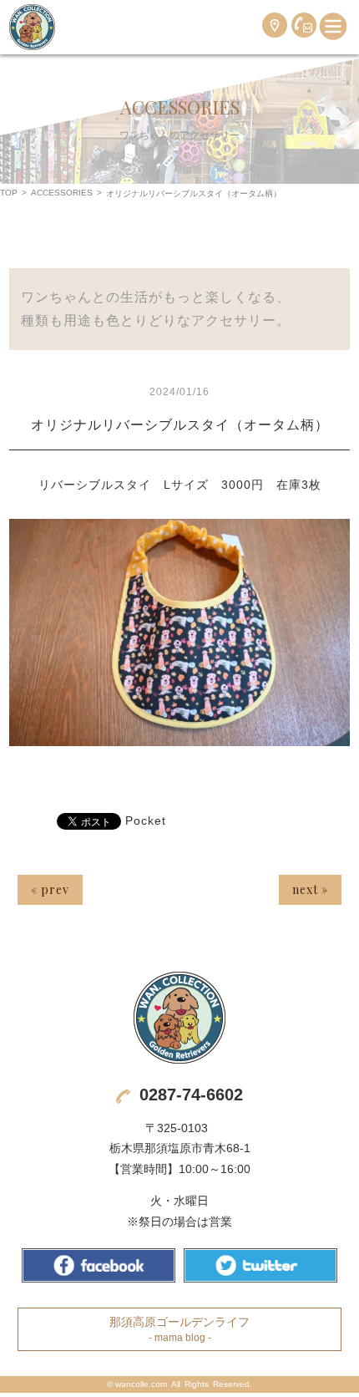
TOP (9, 192)
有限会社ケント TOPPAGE (179, 1018)
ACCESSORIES (62, 192)
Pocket (145, 820)
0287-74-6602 (191, 1094)
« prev (50, 889)
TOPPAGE (32, 27)
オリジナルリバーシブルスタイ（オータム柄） (180, 425)
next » (310, 889)
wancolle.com (141, 1384)
